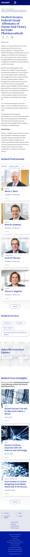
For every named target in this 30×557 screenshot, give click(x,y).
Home (2, 9)
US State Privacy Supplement (15, 543)
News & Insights (10, 9)
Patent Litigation (8, 328)
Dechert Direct (14, 522)
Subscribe (15, 358)
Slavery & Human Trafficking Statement (15, 549)
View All (15, 306)
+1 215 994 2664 (15, 194)
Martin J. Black (11, 191)
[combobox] (16, 166)
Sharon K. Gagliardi (13, 291)
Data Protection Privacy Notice (15, 540)
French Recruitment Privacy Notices (15, 547)
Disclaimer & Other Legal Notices (15, 534)
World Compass (15, 526)
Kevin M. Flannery (12, 258)
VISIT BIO (7, 198)
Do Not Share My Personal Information (15, 551)
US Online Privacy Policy (15, 536)
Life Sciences (7, 323)
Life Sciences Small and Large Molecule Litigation (14, 333)
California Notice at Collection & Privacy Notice (15, 541)
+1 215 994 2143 (15, 228)
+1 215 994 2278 (15, 294)
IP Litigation (19, 323)
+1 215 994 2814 (15, 261)
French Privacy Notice (15, 545)
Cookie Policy (15, 538)
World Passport (15, 528)
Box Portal (13, 524)
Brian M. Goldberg (13, 224)
